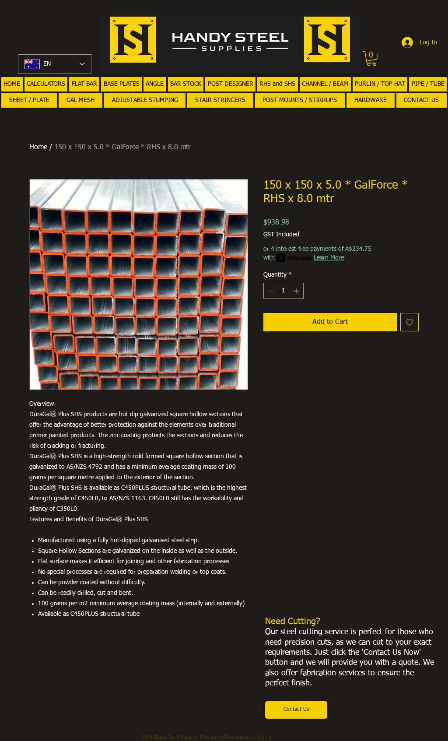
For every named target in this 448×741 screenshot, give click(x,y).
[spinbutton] (283, 291)
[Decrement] (270, 291)
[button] (371, 58)
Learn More (329, 258)
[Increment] (296, 291)
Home (38, 147)
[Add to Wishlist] (409, 322)
